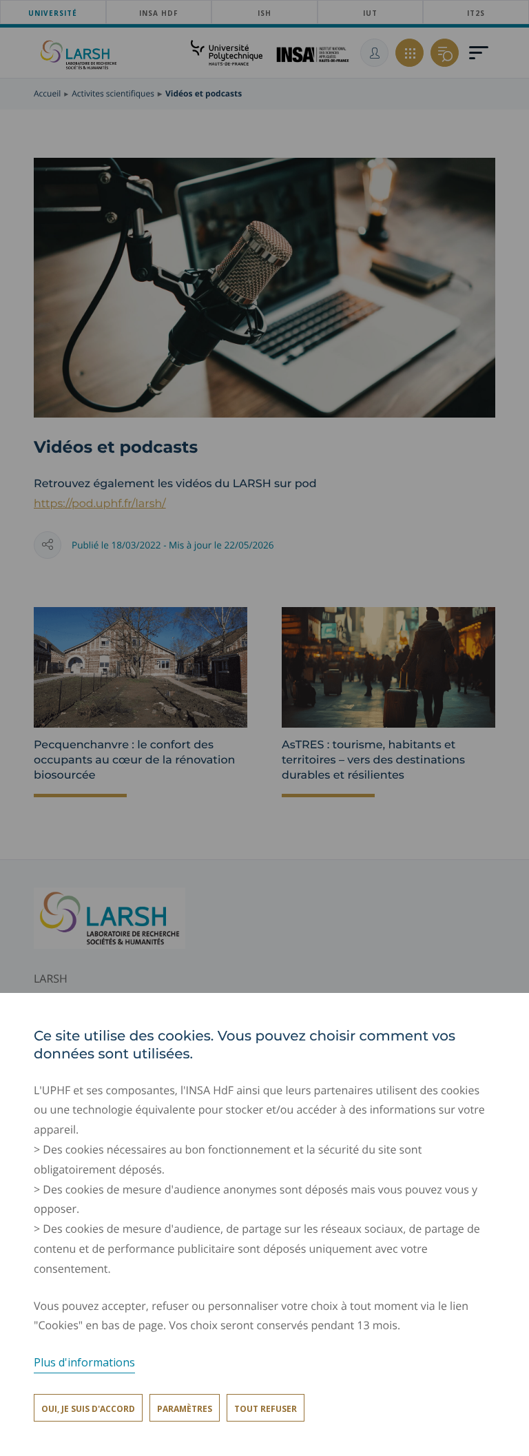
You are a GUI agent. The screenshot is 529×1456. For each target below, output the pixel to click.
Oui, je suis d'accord (88, 1409)
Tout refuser (265, 1409)
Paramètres (184, 1409)
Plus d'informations (84, 1362)
